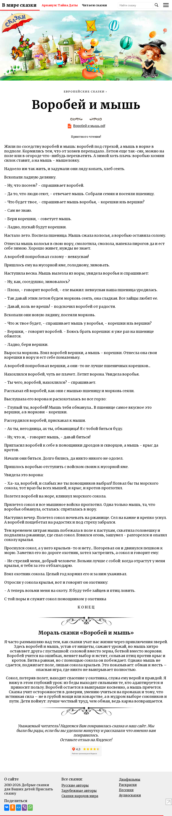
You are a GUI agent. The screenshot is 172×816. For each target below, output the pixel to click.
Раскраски (128, 785)
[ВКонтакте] (6, 807)
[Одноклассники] (12, 807)
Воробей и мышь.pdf (89, 126)
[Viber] (24, 807)
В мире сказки (19, 5)
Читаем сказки (94, 5)
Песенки (126, 790)
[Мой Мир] (18, 807)
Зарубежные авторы (79, 791)
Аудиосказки (130, 795)
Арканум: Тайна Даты (60, 5)
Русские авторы (75, 785)
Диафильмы (129, 780)
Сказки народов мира (79, 796)
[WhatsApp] (30, 807)
